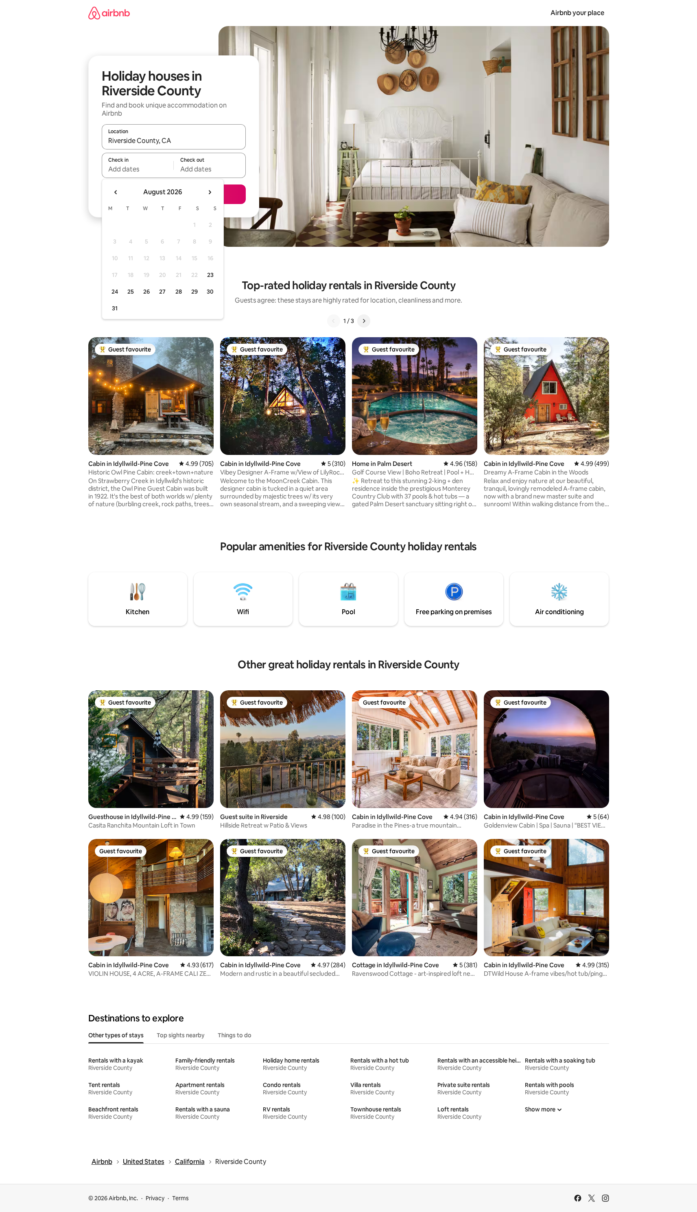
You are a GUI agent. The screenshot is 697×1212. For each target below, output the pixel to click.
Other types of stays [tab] (116, 1035)
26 (146, 291)
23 (210, 275)
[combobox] (173, 140)
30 (210, 291)
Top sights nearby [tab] (181, 1035)
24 (114, 291)
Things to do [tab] (234, 1035)
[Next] (363, 320)
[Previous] (333, 320)
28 (178, 291)
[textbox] (137, 169)
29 (194, 291)
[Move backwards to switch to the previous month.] (116, 192)
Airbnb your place (577, 13)
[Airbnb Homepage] (109, 13)
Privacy (155, 1198)
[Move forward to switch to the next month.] (209, 192)
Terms (180, 1198)
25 (130, 291)
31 (115, 308)
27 (162, 291)
